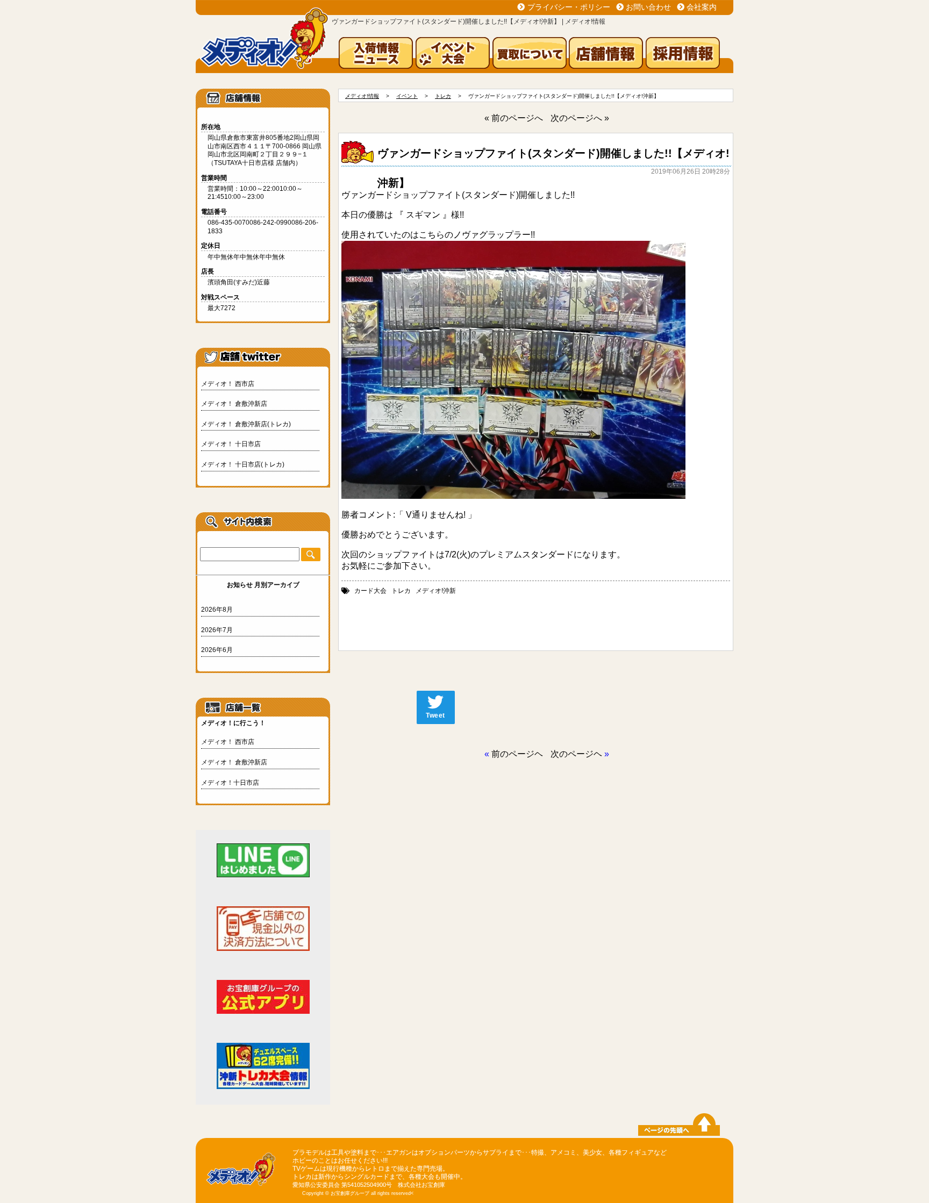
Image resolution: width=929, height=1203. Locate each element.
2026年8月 (217, 609)
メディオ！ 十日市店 (231, 444)
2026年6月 (217, 650)
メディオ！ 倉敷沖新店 (234, 403)
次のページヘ (576, 753)
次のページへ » (580, 118)
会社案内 (702, 7)
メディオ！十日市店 (230, 782)
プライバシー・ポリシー (568, 7)
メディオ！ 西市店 (227, 384)
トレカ (401, 591)
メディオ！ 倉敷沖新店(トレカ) (246, 424)
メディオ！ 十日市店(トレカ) (242, 464)
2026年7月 (217, 630)
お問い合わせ (648, 7)
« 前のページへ (513, 118)
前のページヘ (517, 753)
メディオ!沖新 (436, 591)
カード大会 (370, 591)
